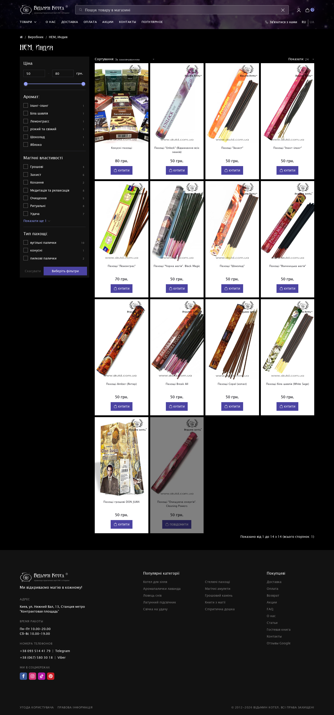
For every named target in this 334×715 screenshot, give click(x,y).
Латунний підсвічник (159, 602)
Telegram (62, 651)
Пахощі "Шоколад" (232, 266)
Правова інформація (74, 707)
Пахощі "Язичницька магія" (287, 266)
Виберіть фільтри (65, 271)
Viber (61, 657)
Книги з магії (215, 602)
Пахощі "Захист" (232, 147)
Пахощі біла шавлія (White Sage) (287, 384)
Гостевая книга (279, 629)
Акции (108, 22)
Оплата (90, 22)
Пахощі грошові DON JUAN (121, 501)
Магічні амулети (217, 588)
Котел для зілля (155, 582)
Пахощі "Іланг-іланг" (287, 147)
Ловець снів (152, 595)
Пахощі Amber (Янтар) (121, 384)
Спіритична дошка (220, 609)
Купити (124, 170)
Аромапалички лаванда (162, 588)
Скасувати (33, 271)
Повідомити (179, 524)
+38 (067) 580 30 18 (36, 657)
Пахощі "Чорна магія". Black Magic (177, 266)
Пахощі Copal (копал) (232, 384)
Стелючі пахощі (217, 582)
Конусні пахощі (121, 147)
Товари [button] (26, 22)
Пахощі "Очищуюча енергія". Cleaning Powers (176, 504)
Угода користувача (37, 707)
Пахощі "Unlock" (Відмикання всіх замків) (176, 150)
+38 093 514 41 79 (35, 651)
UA (312, 22)
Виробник (36, 37)
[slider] (25, 84)
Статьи (272, 623)
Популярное (152, 22)
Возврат (273, 595)
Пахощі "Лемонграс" (121, 266)
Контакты (127, 22)
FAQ (270, 609)
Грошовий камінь (218, 595)
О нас (51, 22)
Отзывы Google (279, 643)
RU (304, 22)
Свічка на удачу (155, 609)
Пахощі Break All (177, 384)
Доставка (69, 22)
